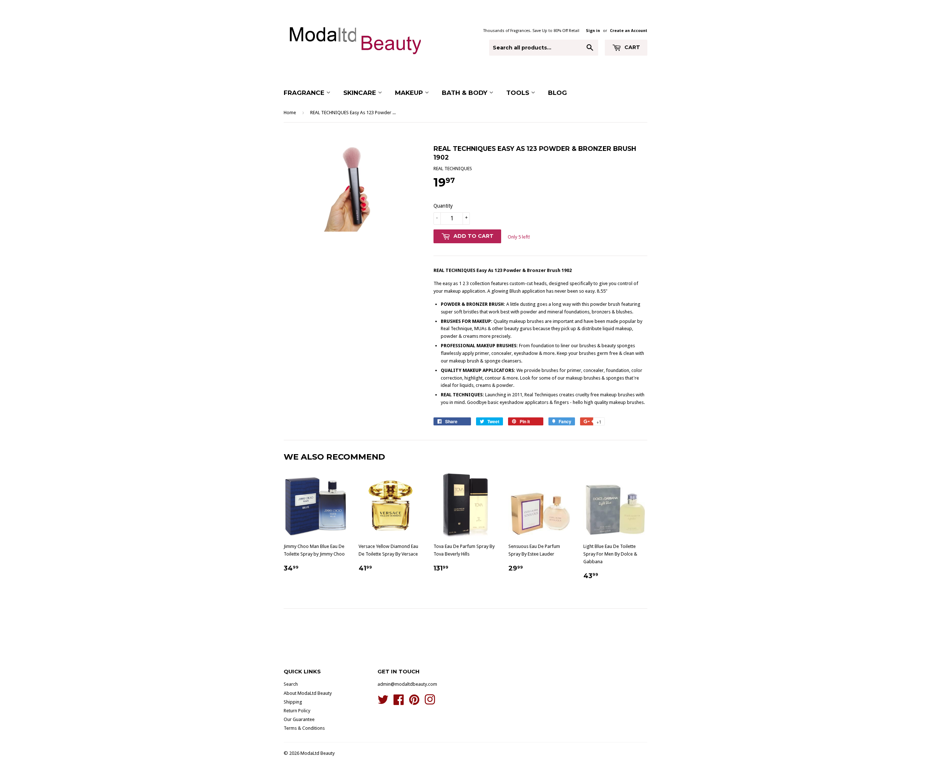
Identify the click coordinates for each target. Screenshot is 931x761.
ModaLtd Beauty (317, 753)
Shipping (293, 702)
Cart (631, 47)
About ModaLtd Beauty (308, 693)
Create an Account (628, 30)
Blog (557, 92)
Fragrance (305, 92)
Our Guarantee (299, 719)
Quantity (443, 206)
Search (291, 684)
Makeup (410, 92)
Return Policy (297, 710)
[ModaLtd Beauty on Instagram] (429, 702)
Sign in (593, 30)
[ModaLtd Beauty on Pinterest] (414, 702)
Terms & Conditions (304, 728)
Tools (518, 92)
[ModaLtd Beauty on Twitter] (382, 702)
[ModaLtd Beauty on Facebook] (398, 702)
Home (290, 112)
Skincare (360, 92)
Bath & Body (465, 92)
